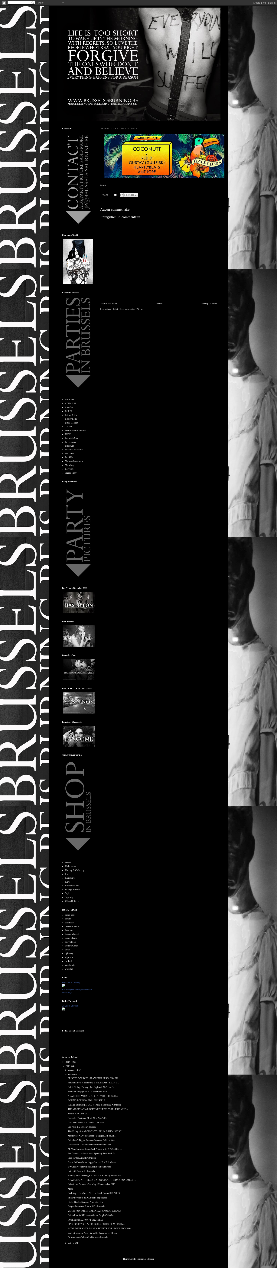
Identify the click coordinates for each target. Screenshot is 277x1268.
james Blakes (71, 938)
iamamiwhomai (72, 934)
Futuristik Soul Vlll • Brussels (81, 1171)
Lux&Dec (69, 457)
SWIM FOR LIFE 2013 (79, 1113)
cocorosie (69, 922)
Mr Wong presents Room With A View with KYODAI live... (95, 1149)
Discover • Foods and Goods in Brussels (86, 1122)
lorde (67, 949)
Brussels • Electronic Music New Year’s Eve (88, 1118)
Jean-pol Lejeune (70, 1006)
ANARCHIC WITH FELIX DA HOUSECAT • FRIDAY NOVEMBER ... (102, 1180)
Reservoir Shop (72, 885)
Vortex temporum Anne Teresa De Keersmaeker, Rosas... (93, 1233)
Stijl (67, 893)
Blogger (150, 1259)
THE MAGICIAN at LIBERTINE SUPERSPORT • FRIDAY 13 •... (98, 1109)
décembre (72, 1070)
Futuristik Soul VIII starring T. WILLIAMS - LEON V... (93, 1082)
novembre (73, 1074)
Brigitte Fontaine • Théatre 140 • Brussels (86, 1206)
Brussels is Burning (71, 982)
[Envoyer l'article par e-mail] (115, 194)
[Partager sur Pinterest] (136, 195)
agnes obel (69, 915)
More (103, 185)
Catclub (68, 426)
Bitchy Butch (71, 415)
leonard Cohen (71, 945)
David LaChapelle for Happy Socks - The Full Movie (92, 1162)
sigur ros (69, 957)
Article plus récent (109, 303)
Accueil (159, 303)
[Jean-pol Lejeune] (63, 1009)
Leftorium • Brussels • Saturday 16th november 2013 (91, 1184)
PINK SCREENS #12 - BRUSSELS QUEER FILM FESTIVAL (97, 1224)
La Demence (70, 442)
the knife (69, 961)
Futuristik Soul (71, 438)
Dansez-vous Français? (75, 430)
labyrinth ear (70, 942)
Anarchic (69, 407)
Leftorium (69, 446)
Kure (67, 882)
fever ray (69, 930)
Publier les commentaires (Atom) (127, 309)
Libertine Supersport (74, 449)
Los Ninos (69, 453)
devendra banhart (72, 926)
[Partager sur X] (129, 195)
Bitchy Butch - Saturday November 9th (85, 1202)
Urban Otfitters (72, 901)
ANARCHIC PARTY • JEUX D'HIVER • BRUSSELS (93, 1096)
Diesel (68, 862)
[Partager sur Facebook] (132, 195)
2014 (68, 1062)
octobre (71, 1243)
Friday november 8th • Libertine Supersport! (87, 1197)
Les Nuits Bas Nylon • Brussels (82, 1127)
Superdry (69, 897)
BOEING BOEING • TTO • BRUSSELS (86, 1100)
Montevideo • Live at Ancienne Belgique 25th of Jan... (92, 1135)
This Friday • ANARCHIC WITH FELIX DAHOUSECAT (94, 1131)
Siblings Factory (72, 889)
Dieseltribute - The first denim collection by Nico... (90, 1144)
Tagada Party (71, 473)
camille (68, 918)
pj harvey (69, 953)
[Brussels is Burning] (63, 986)
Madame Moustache (74, 461)
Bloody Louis (71, 419)
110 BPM (69, 399)
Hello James (70, 866)
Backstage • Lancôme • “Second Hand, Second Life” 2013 (94, 1193)
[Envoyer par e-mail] (122, 195)
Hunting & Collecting (74, 870)
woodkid (69, 969)
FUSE (68, 434)
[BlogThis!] (125, 195)
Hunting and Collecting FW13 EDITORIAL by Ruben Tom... (95, 1175)
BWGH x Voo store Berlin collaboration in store (89, 1166)
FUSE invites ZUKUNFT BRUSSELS (85, 1220)
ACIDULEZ (70, 403)
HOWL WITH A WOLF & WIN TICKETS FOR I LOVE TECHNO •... (100, 1228)
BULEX (69, 411)
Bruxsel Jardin (71, 422)
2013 (68, 1066)
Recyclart (69, 469)
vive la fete (70, 965)
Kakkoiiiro (70, 878)
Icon (67, 874)
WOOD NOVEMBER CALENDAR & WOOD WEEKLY (94, 1211)
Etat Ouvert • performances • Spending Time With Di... (92, 1153)
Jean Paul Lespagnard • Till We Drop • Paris (87, 1091)
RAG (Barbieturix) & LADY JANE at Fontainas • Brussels (94, 1104)
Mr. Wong (69, 465)
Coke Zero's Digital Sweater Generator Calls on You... (92, 1140)
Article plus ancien (209, 303)
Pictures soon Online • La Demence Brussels (88, 1237)
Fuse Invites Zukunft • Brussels (82, 1158)
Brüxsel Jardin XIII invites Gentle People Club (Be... (91, 1215)
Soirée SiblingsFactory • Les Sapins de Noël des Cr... (91, 1087)
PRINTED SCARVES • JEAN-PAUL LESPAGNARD (93, 1078)
